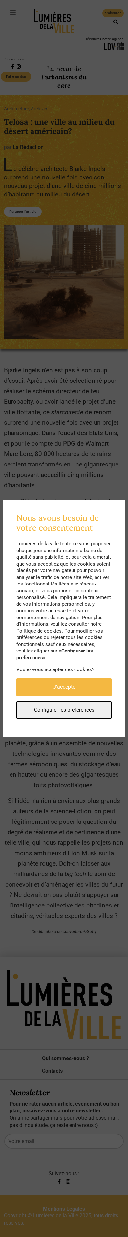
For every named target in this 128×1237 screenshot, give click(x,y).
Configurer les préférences (64, 710)
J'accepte (64, 687)
